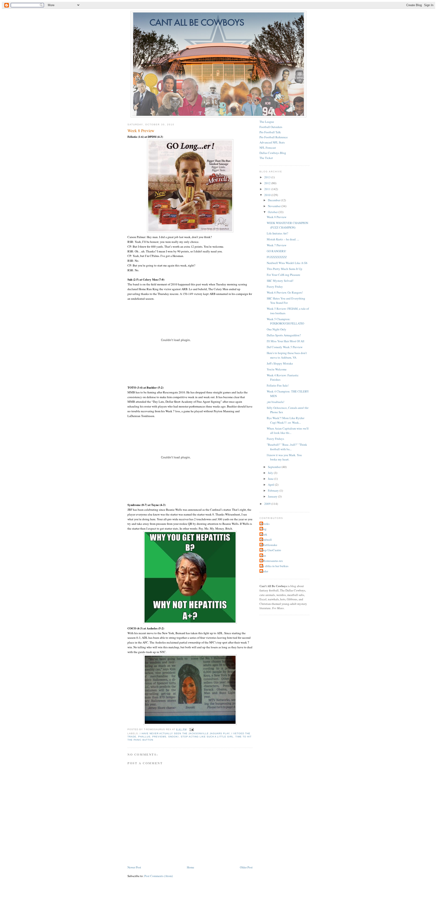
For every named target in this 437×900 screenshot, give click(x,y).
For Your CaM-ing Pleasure (283, 275)
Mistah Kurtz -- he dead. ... (283, 239)
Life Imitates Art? (277, 233)
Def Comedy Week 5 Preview (284, 347)
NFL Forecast (267, 148)
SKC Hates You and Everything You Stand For (286, 300)
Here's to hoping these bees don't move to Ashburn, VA (287, 355)
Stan (263, 555)
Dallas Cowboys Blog (272, 153)
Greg (264, 529)
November (274, 206)
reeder (264, 571)
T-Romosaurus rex (272, 561)
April (271, 485)
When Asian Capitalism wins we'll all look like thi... (288, 430)
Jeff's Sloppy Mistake (280, 363)
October (273, 212)
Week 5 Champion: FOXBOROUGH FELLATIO (285, 321)
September (275, 467)
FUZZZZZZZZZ (277, 257)
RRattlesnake (269, 545)
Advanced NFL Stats (272, 142)
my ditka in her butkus (274, 566)
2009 (267, 504)
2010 (267, 195)
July (271, 473)
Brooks (265, 524)
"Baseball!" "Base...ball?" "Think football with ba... (287, 446)
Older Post (246, 867)
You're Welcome (277, 369)
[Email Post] (191, 729)
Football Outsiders (270, 127)
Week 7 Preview (276, 245)
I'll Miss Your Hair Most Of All (285, 341)
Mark (264, 534)
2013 (267, 177)
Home (190, 867)
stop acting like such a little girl (207, 736)
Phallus (144, 736)
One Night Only (276, 329)
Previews (159, 736)
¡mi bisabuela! (275, 402)
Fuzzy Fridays (275, 439)
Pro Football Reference (273, 137)
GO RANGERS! (276, 251)
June (271, 479)
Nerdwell (266, 540)
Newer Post (134, 867)
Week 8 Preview (140, 130)
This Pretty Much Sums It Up (284, 269)
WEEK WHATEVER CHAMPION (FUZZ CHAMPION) (287, 225)
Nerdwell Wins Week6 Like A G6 (287, 263)
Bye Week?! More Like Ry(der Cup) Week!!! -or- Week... (285, 420)
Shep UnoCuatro (271, 550)
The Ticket (266, 158)
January (273, 496)
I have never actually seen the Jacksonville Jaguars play (185, 733)
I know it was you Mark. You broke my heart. (284, 457)
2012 (267, 183)
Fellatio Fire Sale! (278, 385)
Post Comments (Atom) (158, 876)
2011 (267, 189)
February (273, 490)
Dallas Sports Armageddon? (284, 335)
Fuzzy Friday (275, 286)
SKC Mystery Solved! (280, 281)
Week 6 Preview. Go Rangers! (285, 292)
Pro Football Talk (270, 132)
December (274, 200)
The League (266, 122)
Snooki (173, 736)
